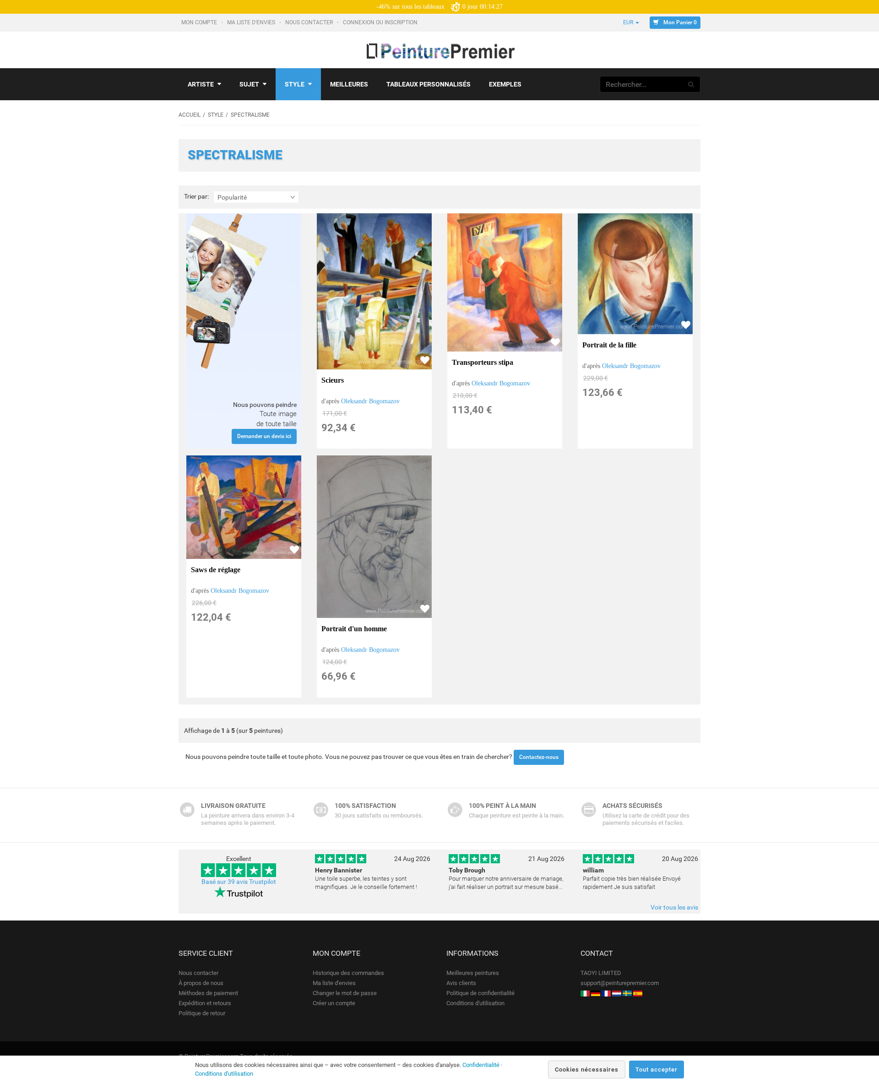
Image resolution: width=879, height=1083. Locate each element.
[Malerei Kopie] (595, 993)
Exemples (505, 84)
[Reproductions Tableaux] (606, 993)
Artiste (201, 84)
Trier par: (196, 196)
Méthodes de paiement (208, 993)
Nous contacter (309, 22)
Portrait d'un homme (354, 629)
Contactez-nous (539, 757)
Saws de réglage (215, 570)
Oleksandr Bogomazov (370, 401)
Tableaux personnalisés (428, 84)
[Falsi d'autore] (585, 993)
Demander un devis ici (264, 436)
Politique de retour (202, 1013)
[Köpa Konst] (627, 993)
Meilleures (349, 84)
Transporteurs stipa (482, 362)
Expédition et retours (205, 1003)
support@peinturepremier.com (620, 983)
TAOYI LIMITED (601, 972)
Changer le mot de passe (345, 993)
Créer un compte (334, 1003)
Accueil (190, 115)
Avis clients (461, 983)
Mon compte (199, 22)
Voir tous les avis (674, 907)
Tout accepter (656, 1069)
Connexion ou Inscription (381, 22)
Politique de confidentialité (480, 993)
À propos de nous (201, 983)
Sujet (249, 84)
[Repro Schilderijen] (616, 993)
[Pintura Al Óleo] (637, 993)
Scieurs (332, 380)
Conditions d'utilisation (475, 1003)
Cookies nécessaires (587, 1069)
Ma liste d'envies (252, 22)
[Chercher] (691, 84)
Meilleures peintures (472, 972)
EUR (629, 22)
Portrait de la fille (609, 345)
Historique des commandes (348, 972)
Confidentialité (480, 1064)
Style (294, 84)
